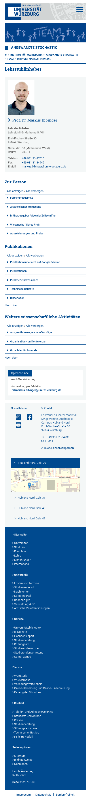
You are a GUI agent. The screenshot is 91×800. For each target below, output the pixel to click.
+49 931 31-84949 (33, 162)
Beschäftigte (22, 600)
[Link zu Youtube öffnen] (16, 425)
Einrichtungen (22, 559)
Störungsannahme (25, 728)
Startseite (20, 534)
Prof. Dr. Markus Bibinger (34, 120)
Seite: (15, 782)
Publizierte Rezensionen (24, 280)
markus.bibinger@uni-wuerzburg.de (44, 166)
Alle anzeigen (15, 191)
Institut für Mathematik (26, 54)
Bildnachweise (23, 759)
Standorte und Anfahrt (27, 716)
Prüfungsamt (22, 644)
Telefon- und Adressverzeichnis (33, 711)
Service (19, 619)
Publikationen (18, 271)
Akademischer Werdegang (25, 206)
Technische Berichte (22, 289)
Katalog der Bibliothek (27, 692)
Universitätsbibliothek (27, 627)
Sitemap (19, 755)
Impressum (23, 794)
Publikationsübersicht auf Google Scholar (35, 262)
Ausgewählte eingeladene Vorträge (31, 332)
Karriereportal (22, 595)
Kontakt (48, 408)
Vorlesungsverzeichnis (28, 684)
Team (10, 58)
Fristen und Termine (26, 583)
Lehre (17, 555)
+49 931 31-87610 (33, 158)
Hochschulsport (24, 636)
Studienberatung (24, 640)
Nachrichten (21, 591)
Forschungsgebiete (21, 197)
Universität (21, 543)
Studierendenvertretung (28, 652)
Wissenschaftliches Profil (25, 224)
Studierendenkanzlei (26, 648)
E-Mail (49, 441)
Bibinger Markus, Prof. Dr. (34, 58)
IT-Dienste (20, 631)
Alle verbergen (35, 191)
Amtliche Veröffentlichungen (32, 608)
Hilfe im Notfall (23, 736)
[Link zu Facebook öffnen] (28, 417)
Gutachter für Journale (23, 350)
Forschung (20, 551)
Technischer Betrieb (26, 732)
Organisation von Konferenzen (28, 341)
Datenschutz (43, 794)
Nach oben (11, 305)
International (22, 564)
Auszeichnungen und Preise (26, 233)
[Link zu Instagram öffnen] (16, 417)
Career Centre (22, 656)
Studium (19, 547)
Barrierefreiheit (65, 794)
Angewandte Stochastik (34, 48)
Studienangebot (24, 587)
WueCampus (22, 680)
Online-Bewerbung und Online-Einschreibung (42, 688)
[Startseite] (6, 54)
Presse (18, 720)
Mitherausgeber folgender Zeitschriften (33, 215)
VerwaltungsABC (24, 604)
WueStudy (20, 675)
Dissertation (17, 298)
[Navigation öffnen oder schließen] (79, 9)
